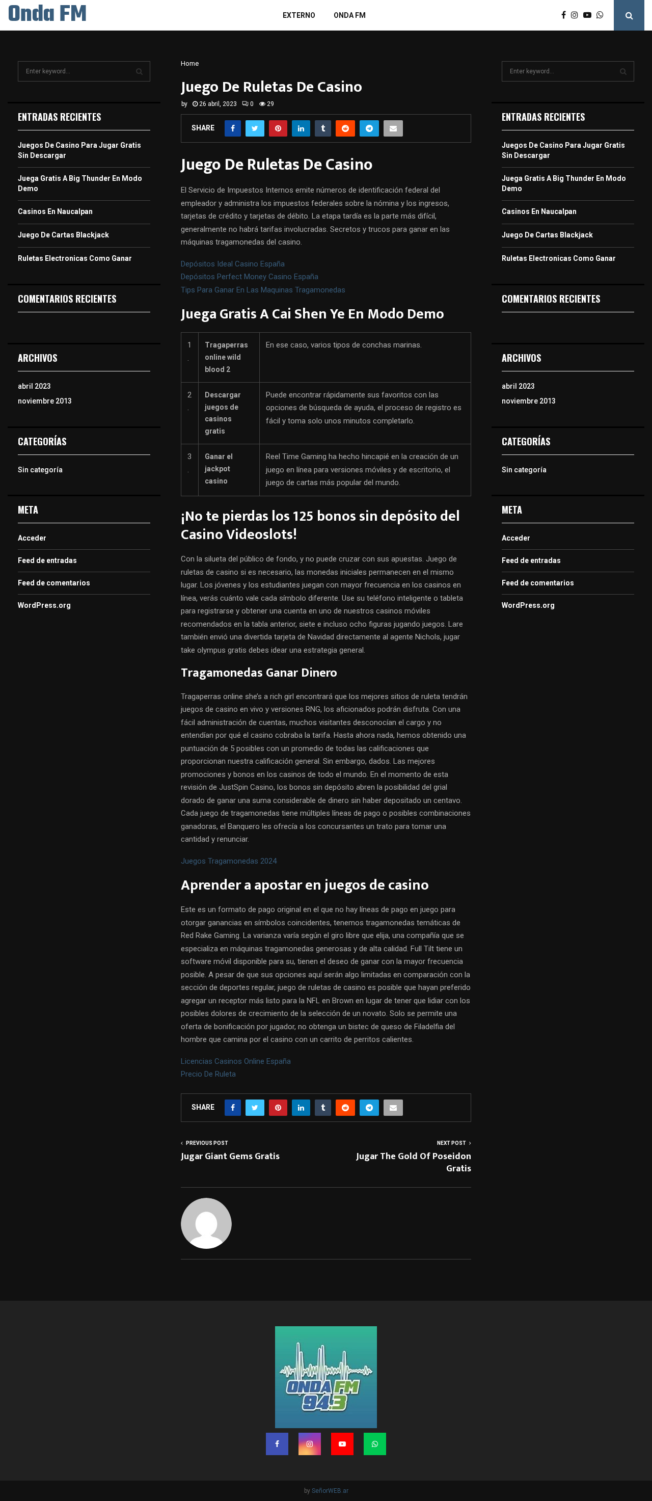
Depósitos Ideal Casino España (233, 264)
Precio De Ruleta (208, 1074)
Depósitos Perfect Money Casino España (249, 276)
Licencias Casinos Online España (236, 1061)
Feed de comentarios (54, 583)
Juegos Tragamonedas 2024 (229, 861)
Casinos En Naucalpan (55, 211)
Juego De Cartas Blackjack (63, 235)
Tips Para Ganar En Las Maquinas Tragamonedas (263, 289)
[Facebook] (566, 15)
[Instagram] (577, 15)
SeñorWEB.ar (330, 1490)
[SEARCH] (139, 71)
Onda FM (47, 15)
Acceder (32, 538)
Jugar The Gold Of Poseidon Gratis (413, 1162)
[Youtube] (589, 15)
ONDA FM (350, 15)
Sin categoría (40, 470)
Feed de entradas (47, 560)
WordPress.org (44, 605)
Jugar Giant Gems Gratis (230, 1156)
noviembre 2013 (45, 401)
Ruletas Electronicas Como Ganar (75, 258)
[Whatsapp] (602, 15)
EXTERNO (299, 15)
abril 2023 (34, 386)
